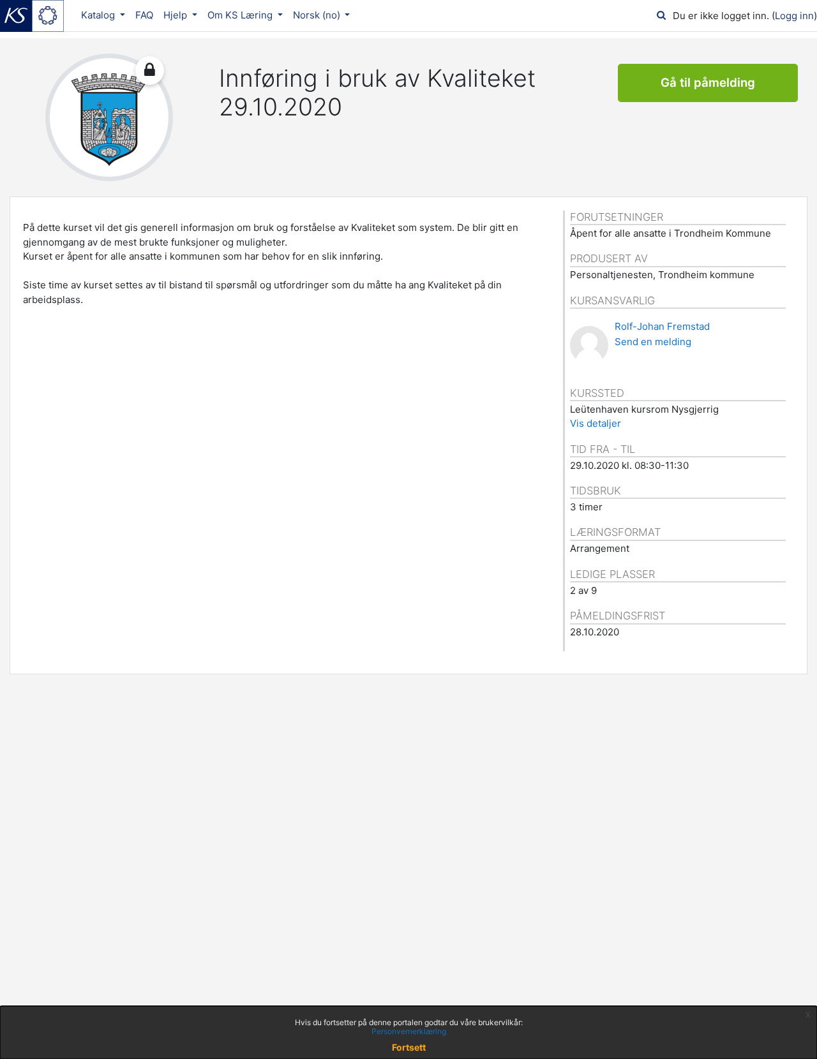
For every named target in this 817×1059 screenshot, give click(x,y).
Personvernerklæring (408, 1031)
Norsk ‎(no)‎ (318, 15)
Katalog (99, 15)
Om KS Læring (241, 15)
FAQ (144, 15)
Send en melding (653, 342)
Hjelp (176, 15)
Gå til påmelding (708, 82)
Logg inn (794, 16)
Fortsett (409, 1047)
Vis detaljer (595, 423)
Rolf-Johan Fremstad (662, 326)
